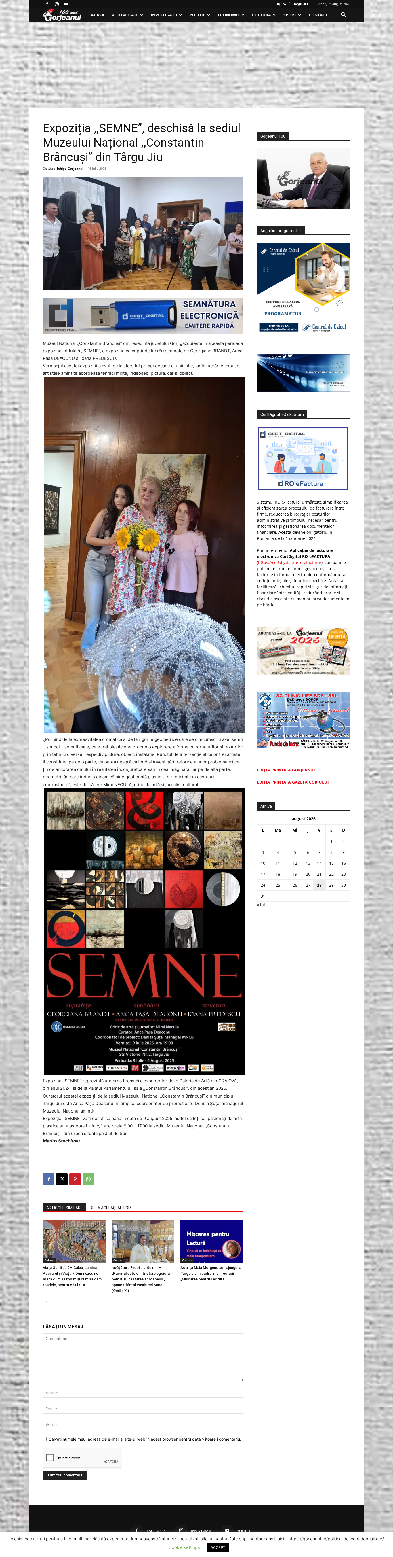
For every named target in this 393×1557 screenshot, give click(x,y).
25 (278, 885)
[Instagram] (56, 4)
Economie (229, 15)
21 (319, 874)
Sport (289, 15)
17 (263, 874)
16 (343, 863)
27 (308, 885)
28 (319, 885)
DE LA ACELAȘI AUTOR (110, 1208)
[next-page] (55, 1302)
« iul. (261, 904)
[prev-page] (46, 1302)
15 (331, 863)
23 (343, 874)
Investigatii (164, 15)
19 (295, 874)
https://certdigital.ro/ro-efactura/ (289, 562)
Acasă (97, 15)
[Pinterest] (75, 1179)
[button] (343, 15)
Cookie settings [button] (184, 1547)
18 (278, 874)
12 (295, 863)
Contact (318, 15)
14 (319, 863)
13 (308, 863)
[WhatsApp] (88, 1179)
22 (331, 874)
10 (263, 863)
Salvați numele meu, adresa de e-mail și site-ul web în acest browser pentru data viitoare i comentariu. (145, 1439)
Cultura (261, 15)
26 (295, 885)
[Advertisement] (196, 65)
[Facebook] (47, 4)
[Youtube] (66, 4)
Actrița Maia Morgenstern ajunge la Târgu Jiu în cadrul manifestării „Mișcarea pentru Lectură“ (210, 1273)
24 (263, 885)
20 (308, 874)
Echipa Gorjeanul (69, 168)
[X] (62, 1179)
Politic (197, 15)
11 (278, 863)
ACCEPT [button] (218, 1547)
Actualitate (124, 15)
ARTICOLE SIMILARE (64, 1208)
